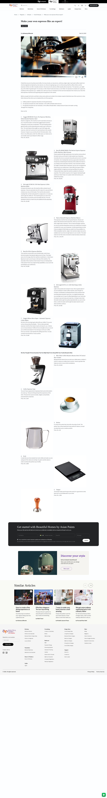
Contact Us (66, 654)
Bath (45, 642)
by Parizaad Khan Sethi (81, 620)
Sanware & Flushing (49, 649)
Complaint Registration (49, 659)
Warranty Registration (49, 661)
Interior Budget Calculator (89, 638)
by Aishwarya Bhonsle (21, 620)
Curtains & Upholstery (49, 631)
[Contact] (75, 5)
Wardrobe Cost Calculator (30, 652)
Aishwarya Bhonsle (28, 33)
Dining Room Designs (69, 643)
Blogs (85, 631)
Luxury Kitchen (28, 640)
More (86, 9)
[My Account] (78, 5)
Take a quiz (66, 568)
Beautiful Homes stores (89, 640)
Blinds (46, 633)
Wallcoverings (47, 636)
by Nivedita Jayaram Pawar (62, 620)
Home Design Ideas (68, 631)
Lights (69, 9)
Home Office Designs (68, 645)
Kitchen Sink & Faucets (49, 654)
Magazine (86, 633)
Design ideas (78, 9)
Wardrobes (30, 9)
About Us (66, 652)
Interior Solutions (88, 636)
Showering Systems (49, 647)
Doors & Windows (41, 9)
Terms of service (100, 671)
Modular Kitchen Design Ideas (31, 636)
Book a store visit (93, 5)
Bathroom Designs (68, 640)
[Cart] (85, 5)
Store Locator (67, 656)
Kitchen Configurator (29, 638)
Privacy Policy (91, 671)
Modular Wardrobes (29, 649)
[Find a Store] (82, 5)
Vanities (46, 652)
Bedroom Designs (68, 638)
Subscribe (8, 644)
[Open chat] (104, 795)
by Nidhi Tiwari (39, 618)
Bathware (61, 9)
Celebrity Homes (87, 643)
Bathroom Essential (49, 656)
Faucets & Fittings (48, 645)
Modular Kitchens (28, 631)
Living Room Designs (68, 633)
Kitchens (22, 9)
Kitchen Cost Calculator (29, 633)
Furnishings (52, 9)
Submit (86, 540)
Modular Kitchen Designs (69, 636)
